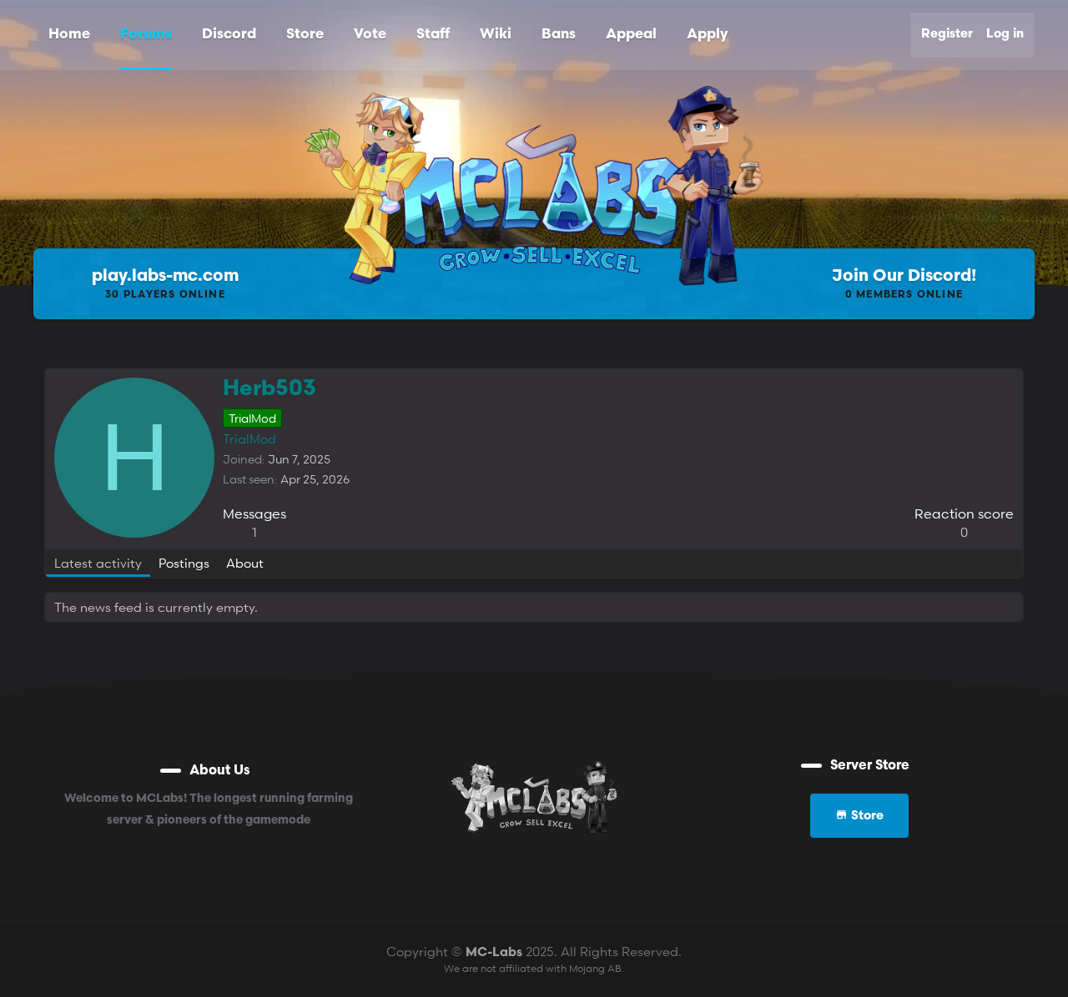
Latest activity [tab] (98, 562)
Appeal (631, 35)
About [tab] (245, 562)
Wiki (495, 35)
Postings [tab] (184, 562)
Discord (229, 35)
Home (69, 35)
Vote (370, 35)
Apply (707, 35)
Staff (433, 35)
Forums (146, 35)
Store (305, 35)
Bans (559, 35)
